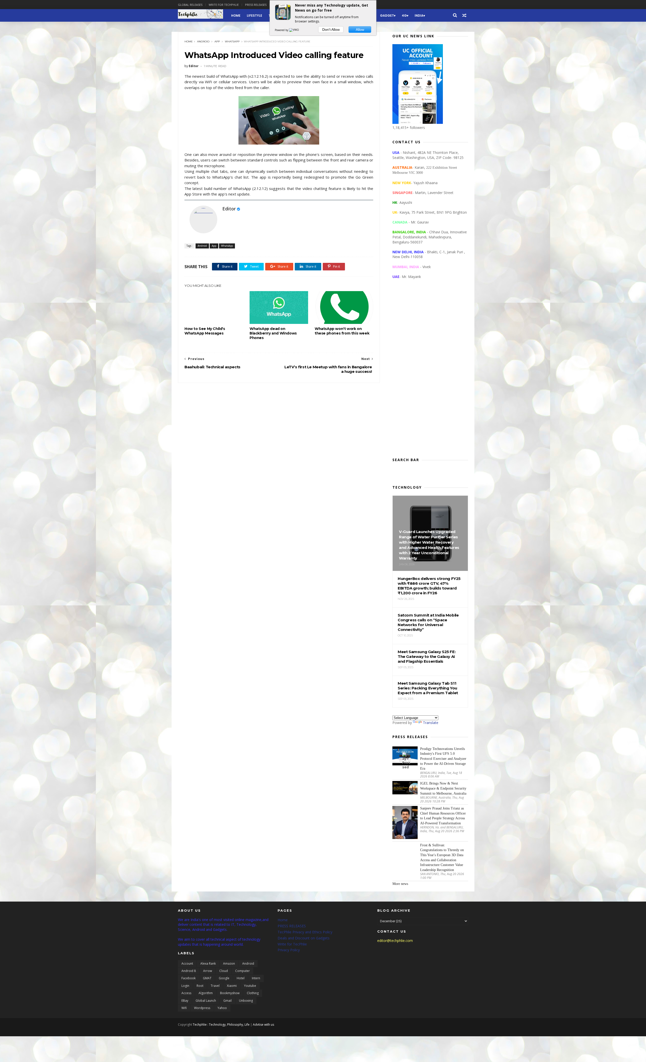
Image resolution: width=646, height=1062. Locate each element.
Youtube (250, 986)
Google (224, 978)
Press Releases (255, 5)
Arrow (207, 971)
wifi (184, 1008)
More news (400, 884)
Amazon (229, 963)
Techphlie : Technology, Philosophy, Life (221, 1024)
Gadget (387, 15)
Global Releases (190, 5)
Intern (256, 978)
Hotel (241, 978)
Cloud (223, 971)
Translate (430, 722)
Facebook (188, 978)
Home (235, 15)
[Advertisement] (430, 372)
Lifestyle (254, 15)
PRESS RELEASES (292, 926)
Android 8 (188, 971)
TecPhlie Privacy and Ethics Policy (305, 932)
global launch (206, 1000)
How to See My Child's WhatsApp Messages (204, 331)
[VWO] (294, 30)
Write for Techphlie (224, 5)
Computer (242, 971)
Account (187, 963)
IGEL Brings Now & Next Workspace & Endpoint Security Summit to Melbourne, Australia (443, 788)
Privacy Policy (289, 949)
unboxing (246, 1000)
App (217, 41)
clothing (253, 993)
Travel (215, 986)
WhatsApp (232, 41)
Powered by (282, 30)
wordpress (202, 1008)
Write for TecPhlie (292, 944)
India (419, 15)
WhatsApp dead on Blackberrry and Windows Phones (273, 333)
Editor (229, 209)
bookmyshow (229, 993)
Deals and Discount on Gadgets (304, 938)
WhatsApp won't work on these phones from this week (342, 331)
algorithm (206, 993)
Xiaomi (232, 986)
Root (200, 986)
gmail (227, 1000)
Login (185, 986)
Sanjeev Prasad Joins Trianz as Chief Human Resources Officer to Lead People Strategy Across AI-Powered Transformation (443, 815)
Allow (360, 29)
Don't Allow (331, 29)
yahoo (222, 1008)
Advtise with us (263, 1024)
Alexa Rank (208, 963)
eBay (184, 1000)
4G (404, 15)
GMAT (207, 978)
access (186, 993)
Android (203, 41)
